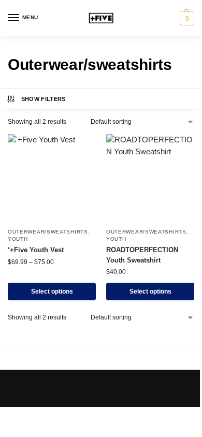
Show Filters (43, 99)
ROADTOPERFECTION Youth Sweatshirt (142, 255)
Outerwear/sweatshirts (48, 232)
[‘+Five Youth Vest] (52, 178)
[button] (185, 18)
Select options (52, 291)
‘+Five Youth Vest (36, 250)
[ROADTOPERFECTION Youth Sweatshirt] (150, 178)
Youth (18, 239)
